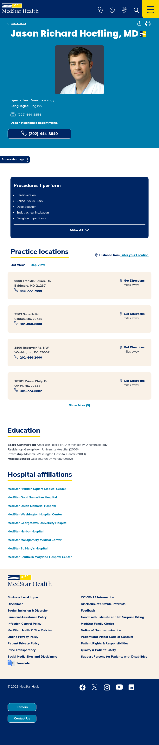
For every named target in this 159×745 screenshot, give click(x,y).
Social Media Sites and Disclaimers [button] (32, 656)
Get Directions (134, 281)
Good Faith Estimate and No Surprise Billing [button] (112, 617)
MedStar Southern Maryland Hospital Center (40, 557)
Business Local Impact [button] (24, 597)
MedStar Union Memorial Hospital (32, 506)
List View (17, 265)
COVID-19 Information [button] (97, 597)
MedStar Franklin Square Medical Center (37, 489)
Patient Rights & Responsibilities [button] (104, 643)
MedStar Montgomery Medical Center (34, 540)
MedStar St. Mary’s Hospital (28, 548)
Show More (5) (79, 405)
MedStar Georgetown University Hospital (37, 523)
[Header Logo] (20, 6)
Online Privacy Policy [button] (23, 637)
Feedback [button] (88, 610)
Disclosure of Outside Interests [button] (103, 604)
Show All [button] (96, 230)
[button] (100, 10)
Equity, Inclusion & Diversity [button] (28, 610)
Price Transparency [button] (22, 650)
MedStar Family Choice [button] (97, 624)
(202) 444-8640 (43, 133)
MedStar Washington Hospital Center (35, 514)
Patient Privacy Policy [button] (23, 643)
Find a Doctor (18, 23)
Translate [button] (23, 663)
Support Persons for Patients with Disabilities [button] (114, 656)
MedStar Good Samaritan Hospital (32, 497)
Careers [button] (22, 707)
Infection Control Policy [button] (24, 624)
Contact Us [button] (22, 718)
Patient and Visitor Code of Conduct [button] (107, 637)
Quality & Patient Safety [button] (98, 650)
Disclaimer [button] (15, 604)
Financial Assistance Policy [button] (27, 617)
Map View (37, 265)
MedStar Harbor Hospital (25, 531)
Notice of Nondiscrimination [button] (101, 630)
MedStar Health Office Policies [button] (30, 630)
